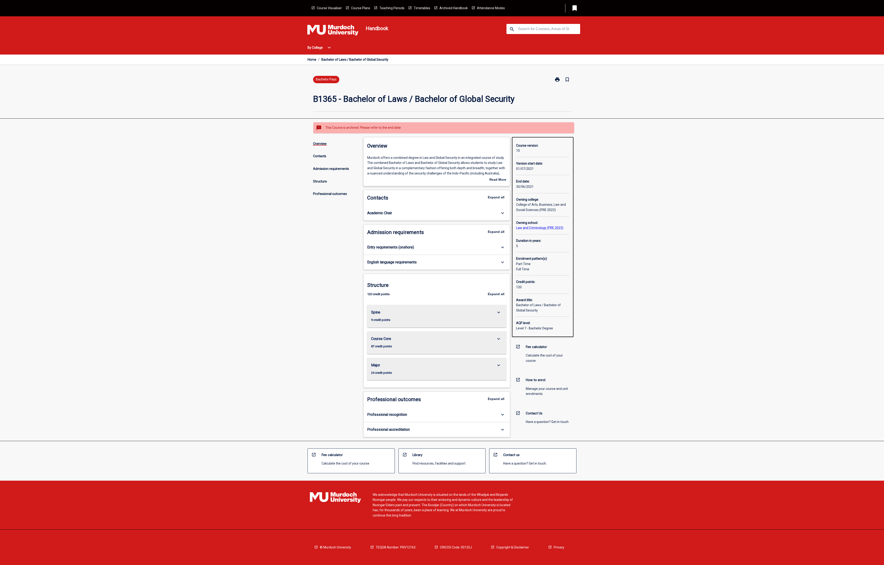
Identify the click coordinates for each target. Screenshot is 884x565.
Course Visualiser (329, 8)
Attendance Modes (491, 8)
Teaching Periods (391, 8)
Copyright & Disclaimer (512, 547)
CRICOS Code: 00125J (456, 547)
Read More (497, 180)
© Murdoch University (335, 547)
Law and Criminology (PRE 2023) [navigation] (539, 228)
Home (312, 59)
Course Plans (360, 8)
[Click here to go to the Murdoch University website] (332, 31)
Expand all (496, 197)
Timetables (422, 8)
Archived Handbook (453, 8)
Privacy (559, 547)
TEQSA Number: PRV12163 (396, 547)
